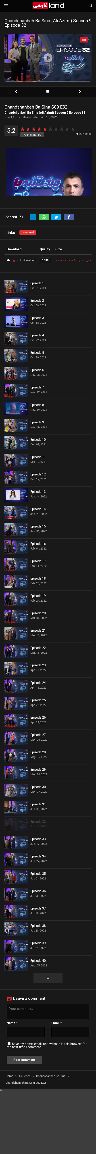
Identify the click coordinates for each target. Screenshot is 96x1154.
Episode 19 (38, 596)
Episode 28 (38, 752)
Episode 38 (38, 926)
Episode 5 (37, 353)
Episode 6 (37, 370)
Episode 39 (38, 943)
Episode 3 (37, 318)
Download (28, 232)
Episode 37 (38, 909)
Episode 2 (37, 301)
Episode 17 (38, 561)
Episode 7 (37, 388)
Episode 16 (38, 544)
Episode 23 (38, 665)
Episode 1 (37, 283)
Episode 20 (38, 613)
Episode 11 (38, 457)
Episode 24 (38, 683)
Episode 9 (37, 422)
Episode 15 (38, 527)
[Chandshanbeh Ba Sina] (48, 92)
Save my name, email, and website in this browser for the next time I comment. (47, 1046)
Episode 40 (38, 961)
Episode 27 (38, 735)
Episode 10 (38, 440)
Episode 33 (38, 839)
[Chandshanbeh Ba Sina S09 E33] (80, 92)
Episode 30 (38, 787)
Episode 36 (38, 891)
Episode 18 (38, 579)
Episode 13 (38, 492)
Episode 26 (38, 718)
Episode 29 (38, 770)
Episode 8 (37, 405)
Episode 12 (38, 475)
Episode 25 (38, 700)
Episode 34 (38, 857)
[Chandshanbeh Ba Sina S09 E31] (16, 92)
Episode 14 (38, 509)
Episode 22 (38, 648)
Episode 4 (37, 335)
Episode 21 (38, 631)
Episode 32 (38, 822)
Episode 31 (38, 804)
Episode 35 (38, 874)
